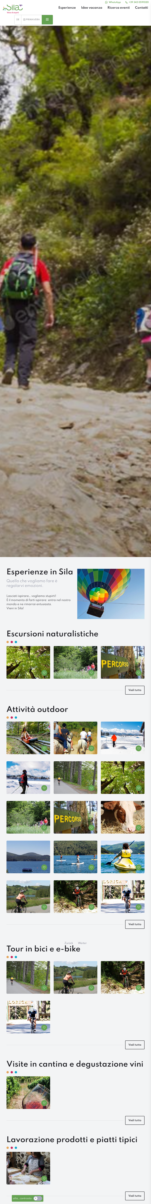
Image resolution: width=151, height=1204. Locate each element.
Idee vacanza (91, 7)
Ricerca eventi (118, 7)
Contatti (141, 7)
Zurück (68, 943)
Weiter (82, 943)
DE (17, 20)
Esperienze (67, 7)
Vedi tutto (134, 690)
